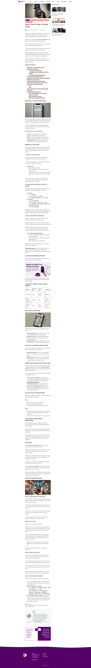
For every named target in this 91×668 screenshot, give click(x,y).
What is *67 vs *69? (33, 95)
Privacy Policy (45, 656)
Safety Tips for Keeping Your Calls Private (37, 82)
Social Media (41, 1)
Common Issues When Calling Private (36, 81)
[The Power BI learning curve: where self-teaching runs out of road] (59, 31)
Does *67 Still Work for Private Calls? (38, 93)
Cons (30, 87)
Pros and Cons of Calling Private (35, 84)
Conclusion (29, 90)
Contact (70, 1)
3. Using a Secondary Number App (37, 75)
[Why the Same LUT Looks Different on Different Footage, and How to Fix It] (59, 22)
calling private (45, 605)
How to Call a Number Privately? (37, 98)
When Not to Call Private (33, 79)
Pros (30, 85)
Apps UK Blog (29, 604)
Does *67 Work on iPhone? (35, 96)
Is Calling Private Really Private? (35, 76)
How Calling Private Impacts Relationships (37, 88)
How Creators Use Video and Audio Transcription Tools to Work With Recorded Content (58, 14)
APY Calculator (64, 1)
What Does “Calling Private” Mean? (35, 67)
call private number (38, 605)
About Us (44, 655)
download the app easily (33, 382)
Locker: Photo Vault (30, 248)
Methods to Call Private (33, 69)
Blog (58, 1)
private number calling (29, 606)
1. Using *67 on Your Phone (35, 70)
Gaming (36, 1)
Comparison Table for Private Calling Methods (38, 78)
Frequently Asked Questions (34, 91)
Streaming (48, 1)
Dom (31, 30)
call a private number (30, 605)
